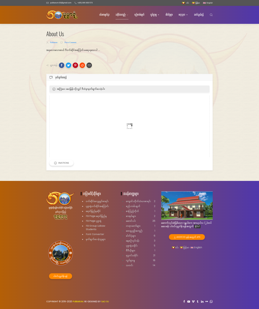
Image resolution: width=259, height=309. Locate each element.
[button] (61, 65)
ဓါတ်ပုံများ (169, 15)
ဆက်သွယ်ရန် (199, 15)
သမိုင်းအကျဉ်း (120, 15)
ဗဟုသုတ (182, 15)
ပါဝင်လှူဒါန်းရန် (61, 276)
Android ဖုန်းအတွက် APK (188, 237)
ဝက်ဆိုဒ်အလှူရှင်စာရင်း (97, 201)
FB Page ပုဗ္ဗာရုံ (93, 221)
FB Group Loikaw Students (95, 227)
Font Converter (95, 234)
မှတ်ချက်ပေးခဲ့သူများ (96, 239)
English (197, 247)
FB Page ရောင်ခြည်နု (96, 216)
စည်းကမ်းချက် (139, 15)
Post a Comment (70, 42)
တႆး (177, 247)
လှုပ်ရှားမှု (153, 15)
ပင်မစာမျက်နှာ (104, 15)
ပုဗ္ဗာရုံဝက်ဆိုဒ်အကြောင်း (97, 206)
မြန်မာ (186, 247)
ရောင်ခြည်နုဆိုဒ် (93, 211)
